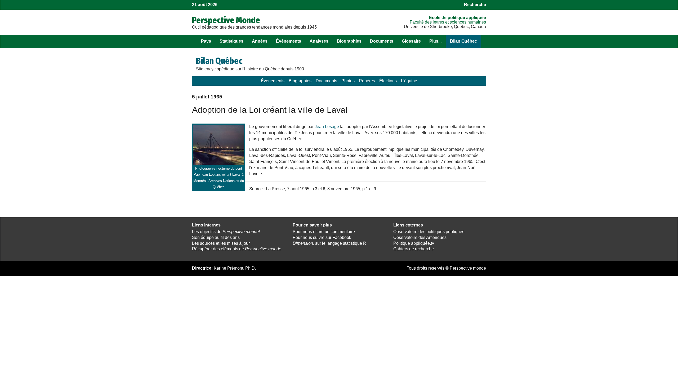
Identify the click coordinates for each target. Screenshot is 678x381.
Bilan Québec (463, 41)
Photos (348, 81)
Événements (288, 41)
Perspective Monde (226, 20)
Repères (367, 81)
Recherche (475, 4)
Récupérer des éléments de (236, 249)
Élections (388, 81)
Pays (206, 41)
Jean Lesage (327, 126)
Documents (381, 41)
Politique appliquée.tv (413, 243)
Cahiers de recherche (413, 249)
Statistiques (231, 41)
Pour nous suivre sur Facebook (322, 237)
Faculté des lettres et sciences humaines (448, 22)
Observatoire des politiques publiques (428, 231)
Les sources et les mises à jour (221, 243)
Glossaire (411, 41)
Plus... (435, 41)
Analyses (319, 41)
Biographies (349, 41)
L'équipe (409, 81)
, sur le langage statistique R (329, 243)
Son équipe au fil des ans (216, 237)
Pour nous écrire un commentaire (324, 231)
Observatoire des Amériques (420, 237)
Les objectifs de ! (226, 231)
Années (259, 41)
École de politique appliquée (457, 17)
